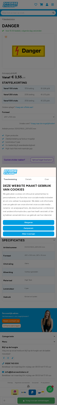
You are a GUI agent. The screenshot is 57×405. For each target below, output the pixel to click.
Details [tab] (28, 179)
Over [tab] (47, 179)
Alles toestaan (28, 234)
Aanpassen (28, 228)
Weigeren (28, 222)
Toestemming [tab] (10, 179)
